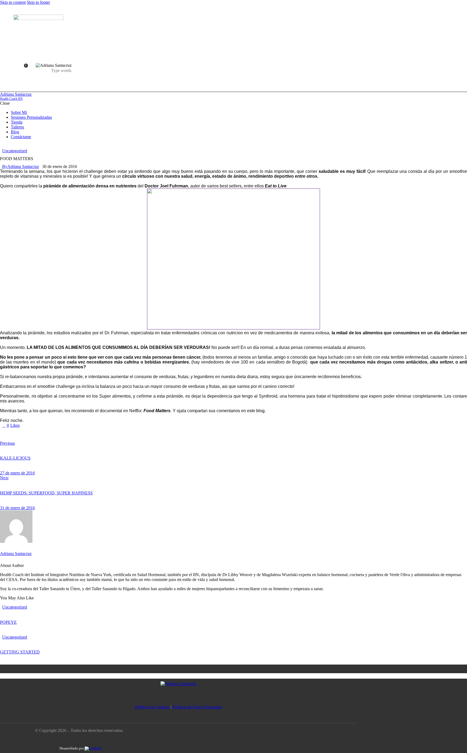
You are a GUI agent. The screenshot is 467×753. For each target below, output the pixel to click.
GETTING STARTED (20, 652)
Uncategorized (14, 150)
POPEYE (8, 622)
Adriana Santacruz (16, 553)
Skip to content (13, 2)
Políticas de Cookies (152, 707)
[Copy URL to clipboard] (36, 434)
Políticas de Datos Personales (197, 707)
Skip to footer (38, 2)
